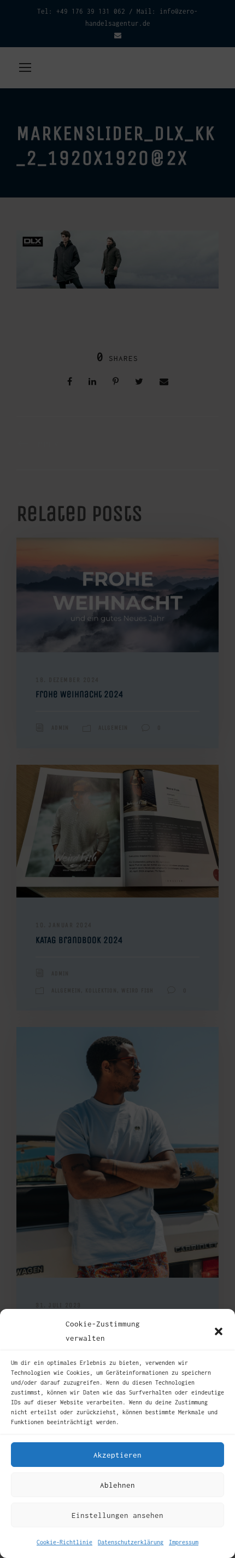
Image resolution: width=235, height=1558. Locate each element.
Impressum (183, 1542)
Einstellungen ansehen (117, 1515)
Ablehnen (117, 1485)
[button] (218, 1331)
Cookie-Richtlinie (64, 1542)
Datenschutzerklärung (130, 1542)
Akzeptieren (117, 1454)
